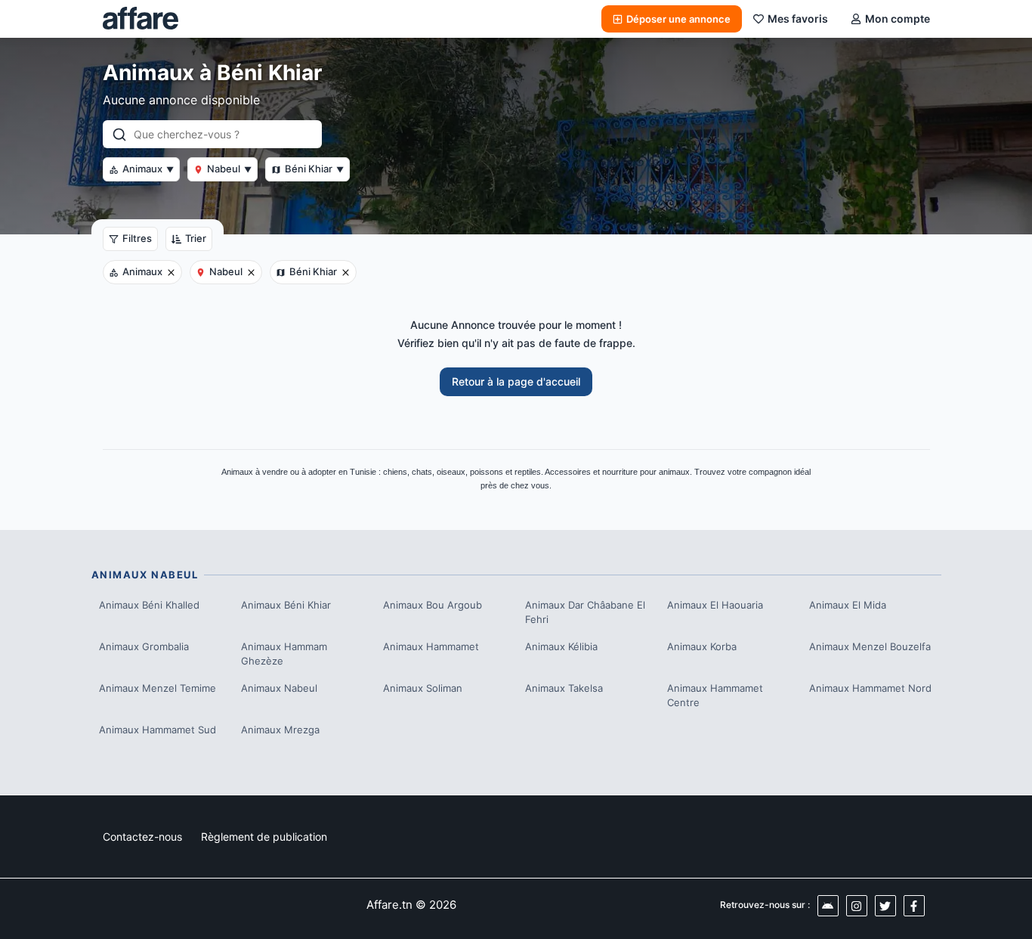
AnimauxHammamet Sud (157, 730)
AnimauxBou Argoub (432, 605)
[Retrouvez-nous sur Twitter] (885, 905)
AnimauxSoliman (422, 688)
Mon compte (897, 18)
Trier (195, 238)
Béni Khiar (314, 169)
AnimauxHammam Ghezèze (284, 654)
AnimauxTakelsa (564, 688)
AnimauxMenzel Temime (157, 688)
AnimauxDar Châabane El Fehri (585, 612)
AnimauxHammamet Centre (715, 695)
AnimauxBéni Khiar (286, 605)
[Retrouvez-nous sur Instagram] (856, 905)
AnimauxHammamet (431, 646)
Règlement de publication (264, 836)
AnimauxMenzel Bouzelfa (870, 646)
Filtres (137, 238)
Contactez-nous (142, 836)
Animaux (148, 169)
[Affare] (140, 18)
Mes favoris (798, 18)
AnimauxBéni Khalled (149, 605)
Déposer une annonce (678, 19)
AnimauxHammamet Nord (870, 688)
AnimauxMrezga (280, 730)
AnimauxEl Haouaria (715, 605)
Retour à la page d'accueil (516, 381)
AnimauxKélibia (561, 646)
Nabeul (229, 169)
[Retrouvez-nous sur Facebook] (914, 905)
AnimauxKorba (702, 646)
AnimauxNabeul (279, 688)
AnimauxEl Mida (847, 605)
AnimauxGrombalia (144, 646)
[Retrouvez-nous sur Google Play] (828, 905)
